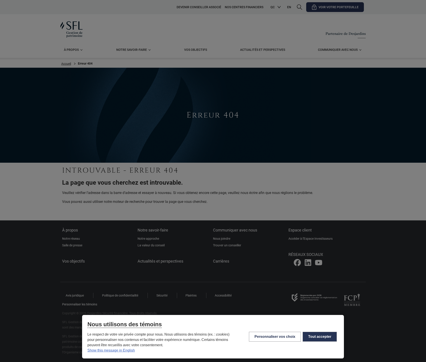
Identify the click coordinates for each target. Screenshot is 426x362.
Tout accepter (319, 336)
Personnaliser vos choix (274, 336)
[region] (213, 336)
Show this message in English (111, 350)
